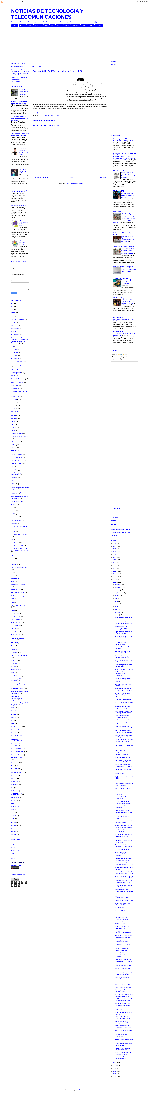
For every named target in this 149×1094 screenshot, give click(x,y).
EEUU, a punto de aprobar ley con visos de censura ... (123, 961)
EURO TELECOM (17, 454)
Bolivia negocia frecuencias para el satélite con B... (123, 881)
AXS (46, 26)
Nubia (13, 610)
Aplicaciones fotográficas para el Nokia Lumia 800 (123, 765)
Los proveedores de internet (124, 669)
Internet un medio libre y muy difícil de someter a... (124, 661)
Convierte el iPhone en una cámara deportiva (123, 1057)
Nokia (13, 602)
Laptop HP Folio (120, 923)
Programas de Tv (16, 622)
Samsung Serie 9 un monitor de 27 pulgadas (124, 784)
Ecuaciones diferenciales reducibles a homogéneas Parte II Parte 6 (128, 269)
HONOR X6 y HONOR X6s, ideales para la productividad (20, 79)
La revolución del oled (122, 849)
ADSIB (13, 313)
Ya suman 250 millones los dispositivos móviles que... (124, 637)
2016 (115, 571)
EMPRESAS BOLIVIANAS (19, 437)
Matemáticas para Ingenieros (123, 266)
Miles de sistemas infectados (22, 242)
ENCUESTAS (15, 441)
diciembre (118, 584)
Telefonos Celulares (17, 755)
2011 (115, 1063)
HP (12, 507)
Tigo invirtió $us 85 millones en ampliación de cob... (123, 936)
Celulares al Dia (120, 750)
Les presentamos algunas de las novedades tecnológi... (124, 877)
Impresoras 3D (16, 520)
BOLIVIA (14, 355)
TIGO (83, 26)
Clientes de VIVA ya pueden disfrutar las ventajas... (123, 859)
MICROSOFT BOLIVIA (18, 585)
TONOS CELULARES (18, 772)
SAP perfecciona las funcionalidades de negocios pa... (121, 919)
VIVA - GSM (15, 806)
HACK (30, 26)
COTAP (13, 405)
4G (12, 306)
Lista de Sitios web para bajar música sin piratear (123, 652)
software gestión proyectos (19, 684)
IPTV (12, 558)
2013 (115, 579)
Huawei (13, 511)
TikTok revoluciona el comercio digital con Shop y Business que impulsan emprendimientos (127, 195)
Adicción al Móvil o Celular (123, 984)
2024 (115, 549)
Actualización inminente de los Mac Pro (123, 1044)
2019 (115, 563)
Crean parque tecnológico (123, 965)
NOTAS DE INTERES (18, 605)
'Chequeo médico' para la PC (124, 900)
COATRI (13, 376)
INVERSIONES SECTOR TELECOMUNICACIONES (19, 549)
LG (12, 572)
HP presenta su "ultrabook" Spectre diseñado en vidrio (124, 872)
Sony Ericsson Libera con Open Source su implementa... (123, 642)
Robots (22, 26)
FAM (12, 466)
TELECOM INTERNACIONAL (17, 740)
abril (116, 606)
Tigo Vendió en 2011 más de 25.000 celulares (124, 685)
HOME (15, 26)
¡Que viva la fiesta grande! (123, 699)
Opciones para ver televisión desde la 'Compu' (124, 821)
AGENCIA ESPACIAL (17, 319)
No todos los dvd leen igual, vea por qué (123, 830)
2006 (115, 1076)
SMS (12, 673)
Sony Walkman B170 (121, 626)
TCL (12, 720)
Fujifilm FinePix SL (120, 773)
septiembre (119, 593)
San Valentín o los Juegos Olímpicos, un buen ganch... (123, 679)
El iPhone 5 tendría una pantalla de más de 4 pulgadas (122, 673)
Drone (13, 430)
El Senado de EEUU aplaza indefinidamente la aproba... (123, 836)
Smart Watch (15, 669)
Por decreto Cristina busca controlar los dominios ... (123, 1004)
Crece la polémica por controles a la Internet (122, 716)
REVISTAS (14, 643)
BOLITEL (14, 349)
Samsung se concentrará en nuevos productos (124, 940)
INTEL (13, 531)
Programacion (118, 317)
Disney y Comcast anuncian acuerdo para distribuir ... (123, 931)
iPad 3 (117, 781)
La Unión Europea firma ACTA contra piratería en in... (123, 694)
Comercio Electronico (18, 379)
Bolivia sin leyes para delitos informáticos (124, 665)
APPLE (41, 115)
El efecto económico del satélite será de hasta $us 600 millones (19, 118)
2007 (115, 1074)
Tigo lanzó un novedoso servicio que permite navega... (122, 816)
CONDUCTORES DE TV (19, 391)
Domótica (14, 427)
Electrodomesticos (17, 433)
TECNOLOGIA (15, 726)
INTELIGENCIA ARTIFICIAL (20, 534)
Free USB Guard (120, 910)
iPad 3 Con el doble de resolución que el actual (123, 802)
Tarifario (113, 64)
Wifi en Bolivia (118, 331)
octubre (117, 590)
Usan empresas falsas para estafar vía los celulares (20, 134)
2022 (115, 554)
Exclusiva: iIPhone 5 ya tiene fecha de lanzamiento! (124, 740)
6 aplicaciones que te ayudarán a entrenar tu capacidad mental (18, 64)
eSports (13, 448)
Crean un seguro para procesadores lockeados (123, 811)
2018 (115, 565)
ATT (52, 26)
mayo (117, 604)
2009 (115, 1068)
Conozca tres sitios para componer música (122, 1049)
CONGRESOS (15, 396)
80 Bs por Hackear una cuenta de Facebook (23, 92)
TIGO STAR (15, 769)
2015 (115, 574)
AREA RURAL (15, 335)
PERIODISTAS (15, 616)
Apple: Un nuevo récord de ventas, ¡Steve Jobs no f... (124, 736)
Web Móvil (14, 816)
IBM (12, 514)
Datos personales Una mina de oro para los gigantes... (124, 731)
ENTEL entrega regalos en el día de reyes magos (124, 945)
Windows (14, 825)
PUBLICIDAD (15, 625)
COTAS (67, 26)
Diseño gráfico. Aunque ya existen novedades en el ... (124, 727)
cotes (13, 421)
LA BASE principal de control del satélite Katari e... (124, 995)
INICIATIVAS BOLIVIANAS (19, 526)
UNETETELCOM (16, 794)
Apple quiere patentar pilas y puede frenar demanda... (124, 896)
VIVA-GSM (76, 26)
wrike (12, 828)
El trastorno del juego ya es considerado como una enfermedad (128, 281)
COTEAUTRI (15, 412)
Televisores (14, 763)
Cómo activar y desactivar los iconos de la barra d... (123, 761)
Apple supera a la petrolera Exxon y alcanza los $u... (123, 712)
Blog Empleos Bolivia (120, 171)
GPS (12, 481)
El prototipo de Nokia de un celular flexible (123, 990)
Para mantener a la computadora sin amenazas (121, 1034)
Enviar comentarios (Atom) (74, 183)
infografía (14, 523)
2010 (115, 1065)
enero (117, 615)
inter (12, 539)
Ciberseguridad (16, 373)
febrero (117, 612)
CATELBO (14, 369)
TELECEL (14, 733)
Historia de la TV (16, 501)
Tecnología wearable (120, 139)
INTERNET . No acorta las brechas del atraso (123, 753)
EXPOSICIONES (16, 457)
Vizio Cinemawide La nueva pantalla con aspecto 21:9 (124, 863)
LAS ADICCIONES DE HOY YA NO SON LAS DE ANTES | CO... (123, 950)
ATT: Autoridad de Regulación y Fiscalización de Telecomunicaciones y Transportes (19, 340)
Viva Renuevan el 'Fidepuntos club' (23, 223)
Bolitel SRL (14, 352)
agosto (117, 595)
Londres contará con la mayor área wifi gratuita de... (123, 721)
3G (12, 303)
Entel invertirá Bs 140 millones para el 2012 (122, 1017)
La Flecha (114, 535)
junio (116, 601)
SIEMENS (14, 660)
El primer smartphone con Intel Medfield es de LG (123, 1053)
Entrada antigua (101, 177)
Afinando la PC (119, 794)
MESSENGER (15, 578)
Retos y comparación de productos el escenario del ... (124, 789)
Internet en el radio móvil (122, 982)
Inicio (71, 177)
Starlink (13, 711)
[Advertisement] (72, 44)
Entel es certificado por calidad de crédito (122, 978)
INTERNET (38, 26)
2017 (115, 568)
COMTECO (14, 385)
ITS (12, 561)
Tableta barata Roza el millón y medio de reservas (124, 1040)
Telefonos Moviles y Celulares (123, 246)
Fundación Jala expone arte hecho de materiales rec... (124, 973)
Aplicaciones (15, 328)
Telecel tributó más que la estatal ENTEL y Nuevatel (123, 689)
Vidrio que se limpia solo (122, 757)
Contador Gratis (16, 865)
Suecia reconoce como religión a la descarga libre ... (124, 891)
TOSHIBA (14, 775)
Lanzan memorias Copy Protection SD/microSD (123, 1026)
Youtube (13, 834)
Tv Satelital (14, 784)
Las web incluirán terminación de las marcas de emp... (124, 853)
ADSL (13, 316)
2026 (115, 543)
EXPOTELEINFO (16, 463)
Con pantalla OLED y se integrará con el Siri (122, 656)
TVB (12, 788)
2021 (115, 557)
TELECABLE (15, 729)
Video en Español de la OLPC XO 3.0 (122, 927)
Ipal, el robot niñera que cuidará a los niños (23, 151)
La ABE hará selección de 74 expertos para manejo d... (124, 999)
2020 (115, 560)
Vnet (12, 809)
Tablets (13, 717)
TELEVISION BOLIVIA (51, 115)
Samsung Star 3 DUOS (122, 629)
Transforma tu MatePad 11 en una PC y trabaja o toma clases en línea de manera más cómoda (20, 72)
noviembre (118, 587)
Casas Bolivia (118, 211)
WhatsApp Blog (118, 298)
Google (13, 477)
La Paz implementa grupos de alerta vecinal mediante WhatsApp (128, 301)
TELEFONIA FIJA (16, 748)
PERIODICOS (15, 613)
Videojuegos (15, 797)
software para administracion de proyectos (17, 698)
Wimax (13, 822)
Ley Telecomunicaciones (19, 567)
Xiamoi (13, 831)
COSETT (14, 399)
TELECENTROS (16, 736)
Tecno (13, 723)
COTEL (59, 26)
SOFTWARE (15, 676)
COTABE (14, 402)
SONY (13, 708)
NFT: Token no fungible (18, 596)
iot (12, 555)
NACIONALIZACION (17, 593)
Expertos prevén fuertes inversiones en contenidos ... (124, 745)
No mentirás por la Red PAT (23, 171)
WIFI (12, 819)
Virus (12, 803)
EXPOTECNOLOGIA (17, 460)
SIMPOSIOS (15, 663)
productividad (15, 619)
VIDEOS (13, 800)
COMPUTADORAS (17, 382)
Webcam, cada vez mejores (123, 1030)
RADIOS (14, 629)
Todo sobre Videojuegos (121, 278)
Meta (12, 581)
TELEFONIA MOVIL (17, 752)
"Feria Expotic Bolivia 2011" (123, 987)
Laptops (13, 564)
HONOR (99, 26)
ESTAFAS (14, 451)
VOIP (12, 813)
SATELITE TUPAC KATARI (19, 655)
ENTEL (91, 26)
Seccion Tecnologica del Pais (120, 532)
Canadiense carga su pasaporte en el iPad (122, 1022)
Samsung (14, 652)
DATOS (13, 424)
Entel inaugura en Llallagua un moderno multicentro (20, 190)
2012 (115, 582)
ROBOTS (14, 649)
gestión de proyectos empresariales (18, 473)
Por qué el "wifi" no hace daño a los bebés (122, 969)
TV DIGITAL (15, 781)
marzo (117, 609)
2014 (115, 576)
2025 (115, 546)
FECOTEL (14, 470)
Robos (13, 646)
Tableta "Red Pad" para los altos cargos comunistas (123, 826)
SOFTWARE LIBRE (17, 688)
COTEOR (14, 418)
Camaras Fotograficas (18, 365)
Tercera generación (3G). (19, 205)
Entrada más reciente (41, 177)
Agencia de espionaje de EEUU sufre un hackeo (19, 102)
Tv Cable (14, 778)
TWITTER (14, 791)
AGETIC (13, 322)
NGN (12, 599)
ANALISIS (14, 325)
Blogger (81, 1090)
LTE (12, 575)
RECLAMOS (15, 632)
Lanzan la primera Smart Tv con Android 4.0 (123, 904)
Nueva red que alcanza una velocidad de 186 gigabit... (124, 622)
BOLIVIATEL (15, 358)
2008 (115, 1071)
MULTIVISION (15, 589)
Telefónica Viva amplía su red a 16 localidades (123, 707)
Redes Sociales (16, 635)
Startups (14, 714)
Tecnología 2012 (120, 907)
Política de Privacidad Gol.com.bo (123, 140)
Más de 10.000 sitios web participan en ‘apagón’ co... (124, 845)
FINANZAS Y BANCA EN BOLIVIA (124, 153)
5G (12, 310)
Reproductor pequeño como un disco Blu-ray (124, 632)
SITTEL (13, 666)
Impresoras (14, 517)
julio (116, 598)
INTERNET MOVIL (17, 545)
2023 (115, 552)
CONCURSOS (15, 388)
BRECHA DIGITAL (17, 361)
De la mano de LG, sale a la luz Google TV (123, 886)
